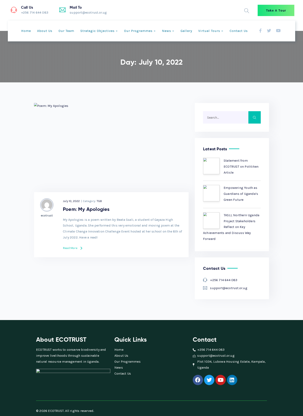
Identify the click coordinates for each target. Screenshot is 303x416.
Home (26, 31)
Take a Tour (276, 10)
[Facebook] (198, 380)
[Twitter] (209, 380)
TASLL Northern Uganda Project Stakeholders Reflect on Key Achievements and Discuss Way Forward (231, 227)
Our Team (66, 31)
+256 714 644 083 (223, 280)
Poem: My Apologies (86, 209)
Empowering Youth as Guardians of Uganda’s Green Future (241, 194)
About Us (44, 31)
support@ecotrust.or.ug (228, 288)
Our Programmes (138, 31)
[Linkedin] (232, 380)
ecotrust (47, 215)
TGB (99, 201)
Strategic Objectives (97, 31)
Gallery (186, 31)
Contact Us (239, 31)
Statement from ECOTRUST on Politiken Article (241, 166)
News (166, 31)
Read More (70, 248)
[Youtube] (220, 380)
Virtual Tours (209, 31)
